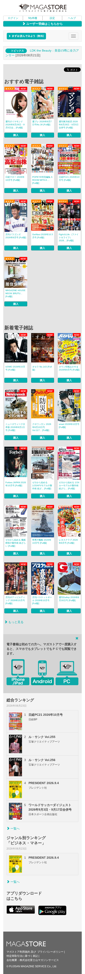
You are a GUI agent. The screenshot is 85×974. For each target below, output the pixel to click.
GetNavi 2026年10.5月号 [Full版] (42, 236)
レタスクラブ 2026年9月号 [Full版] (68, 541)
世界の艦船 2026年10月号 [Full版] (41, 541)
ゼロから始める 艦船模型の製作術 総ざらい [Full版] (15, 543)
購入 (16, 135)
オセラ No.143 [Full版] (42, 368)
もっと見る (15, 622)
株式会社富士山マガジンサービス (39, 960)
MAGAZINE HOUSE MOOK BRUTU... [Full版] (15, 293)
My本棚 (32, 18)
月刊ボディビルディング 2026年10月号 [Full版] (15, 600)
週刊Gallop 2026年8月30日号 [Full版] (69, 599)
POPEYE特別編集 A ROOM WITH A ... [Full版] (42, 180)
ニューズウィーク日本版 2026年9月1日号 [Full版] (15, 427)
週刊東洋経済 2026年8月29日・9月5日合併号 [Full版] (68, 124)
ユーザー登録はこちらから (44, 23)
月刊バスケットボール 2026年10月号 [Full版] (42, 600)
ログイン (13, 18)
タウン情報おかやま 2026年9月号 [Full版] (69, 368)
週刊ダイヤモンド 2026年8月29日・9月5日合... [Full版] (15, 124)
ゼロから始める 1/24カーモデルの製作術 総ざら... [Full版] (69, 485)
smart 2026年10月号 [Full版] (69, 425)
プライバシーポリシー (50, 951)
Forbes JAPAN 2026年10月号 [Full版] (15, 484)
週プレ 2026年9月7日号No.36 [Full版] (42, 123)
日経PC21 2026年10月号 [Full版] (69, 178)
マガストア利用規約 (18, 951)
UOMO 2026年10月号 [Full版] (15, 368)
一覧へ (15, 828)
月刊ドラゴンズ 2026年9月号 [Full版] (15, 236)
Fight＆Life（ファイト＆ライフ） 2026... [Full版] (68, 237)
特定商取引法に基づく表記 (22, 955)
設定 (52, 18)
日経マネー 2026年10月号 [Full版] (14, 178)
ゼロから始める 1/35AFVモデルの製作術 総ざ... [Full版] (42, 485)
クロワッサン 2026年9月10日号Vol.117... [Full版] (41, 427)
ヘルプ (72, 18)
